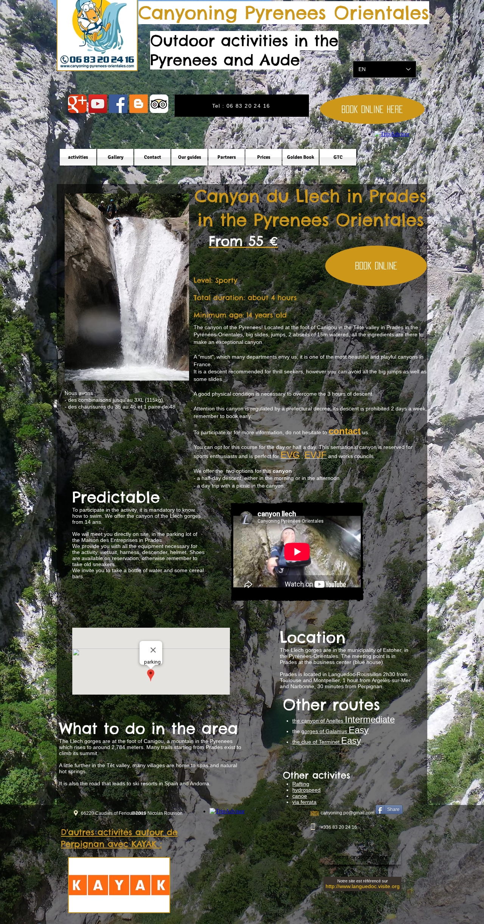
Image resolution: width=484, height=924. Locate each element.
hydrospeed (306, 790)
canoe (299, 796)
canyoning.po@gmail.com (347, 813)
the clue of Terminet (326, 742)
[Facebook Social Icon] (118, 103)
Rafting (300, 784)
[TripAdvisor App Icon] (159, 103)
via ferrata (304, 802)
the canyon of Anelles (343, 721)
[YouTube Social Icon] (97, 103)
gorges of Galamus (335, 731)
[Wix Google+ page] (77, 103)
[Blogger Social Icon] (138, 103)
